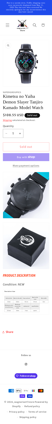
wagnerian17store (24, 402)
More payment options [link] (26, 165)
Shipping (7, 120)
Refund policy (32, 406)
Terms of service (37, 412)
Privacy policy (17, 412)
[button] (7, 25)
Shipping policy (28, 417)
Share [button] (9, 332)
